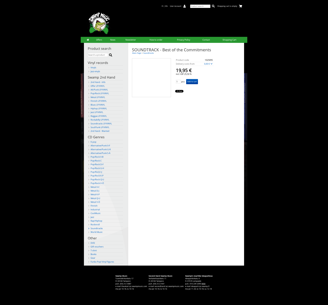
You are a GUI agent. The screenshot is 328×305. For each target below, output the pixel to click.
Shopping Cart (229, 39)
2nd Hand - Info (98, 82)
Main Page (136, 53)
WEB (203, 283)
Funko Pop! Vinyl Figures (102, 261)
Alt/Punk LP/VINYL (99, 89)
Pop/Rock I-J (96, 172)
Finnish (94, 205)
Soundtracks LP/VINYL (101, 123)
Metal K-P (95, 194)
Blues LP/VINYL (98, 104)
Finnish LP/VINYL (99, 101)
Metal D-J (95, 190)
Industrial (95, 209)
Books (93, 254)
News (112, 39)
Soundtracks (97, 228)
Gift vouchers (97, 246)
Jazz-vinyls (95, 71)
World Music (97, 232)
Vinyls (93, 67)
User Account (175, 6)
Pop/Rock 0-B (97, 156)
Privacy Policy (183, 39)
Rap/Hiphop (96, 220)
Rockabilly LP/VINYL (100, 119)
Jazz (92, 217)
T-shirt (94, 250)
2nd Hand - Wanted (100, 131)
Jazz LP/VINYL (97, 112)
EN (166, 6)
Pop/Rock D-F (97, 164)
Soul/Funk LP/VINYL (100, 127)
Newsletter (130, 39)
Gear (93, 258)
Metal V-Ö (95, 202)
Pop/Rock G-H (97, 168)
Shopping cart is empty (227, 6)
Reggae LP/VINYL (99, 116)
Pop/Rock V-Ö (97, 183)
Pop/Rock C (96, 160)
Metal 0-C (95, 187)
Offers (99, 39)
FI (162, 6)
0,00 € (207, 63)
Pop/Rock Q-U (97, 179)
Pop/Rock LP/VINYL (100, 93)
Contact (206, 39)
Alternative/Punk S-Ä (100, 153)
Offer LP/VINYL (98, 86)
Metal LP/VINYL (98, 97)
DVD (93, 243)
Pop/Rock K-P (97, 175)
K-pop (93, 141)
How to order (156, 39)
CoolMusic (96, 213)
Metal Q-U (95, 198)
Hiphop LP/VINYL (99, 108)
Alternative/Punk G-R (101, 149)
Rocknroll (95, 224)
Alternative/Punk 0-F (100, 145)
